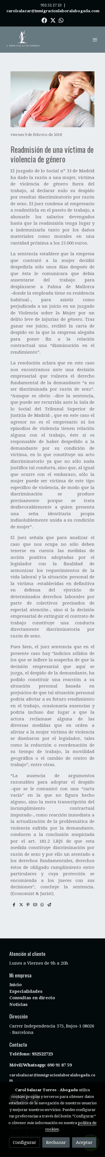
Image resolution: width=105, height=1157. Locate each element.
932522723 (43, 1054)
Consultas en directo (32, 997)
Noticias (18, 1004)
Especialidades (26, 991)
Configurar (24, 1142)
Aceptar (84, 1142)
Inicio (15, 984)
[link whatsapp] (61, 20)
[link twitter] (53, 20)
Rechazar (56, 1142)
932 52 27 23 (51, 5)
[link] (23, 39)
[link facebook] (44, 20)
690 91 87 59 (59, 1065)
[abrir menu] (95, 39)
